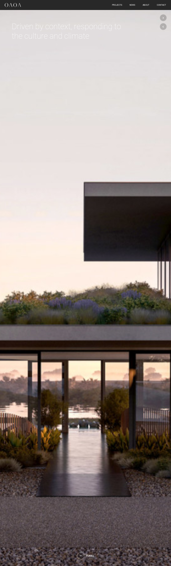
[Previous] (163, 26)
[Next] (163, 17)
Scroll (90, 555)
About (146, 5)
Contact (161, 5)
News (132, 5)
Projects (117, 5)
